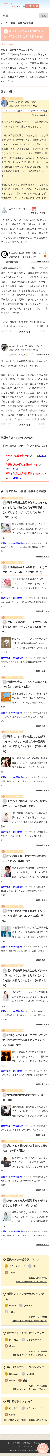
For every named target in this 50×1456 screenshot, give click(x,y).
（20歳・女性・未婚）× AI (27, 346)
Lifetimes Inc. (22, 1450)
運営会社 (16, 1443)
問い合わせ (28, 1446)
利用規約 (27, 1443)
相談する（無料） (43, 1451)
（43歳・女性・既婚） (23, 102)
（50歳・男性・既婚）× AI (26, 253)
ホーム (6, 1443)
